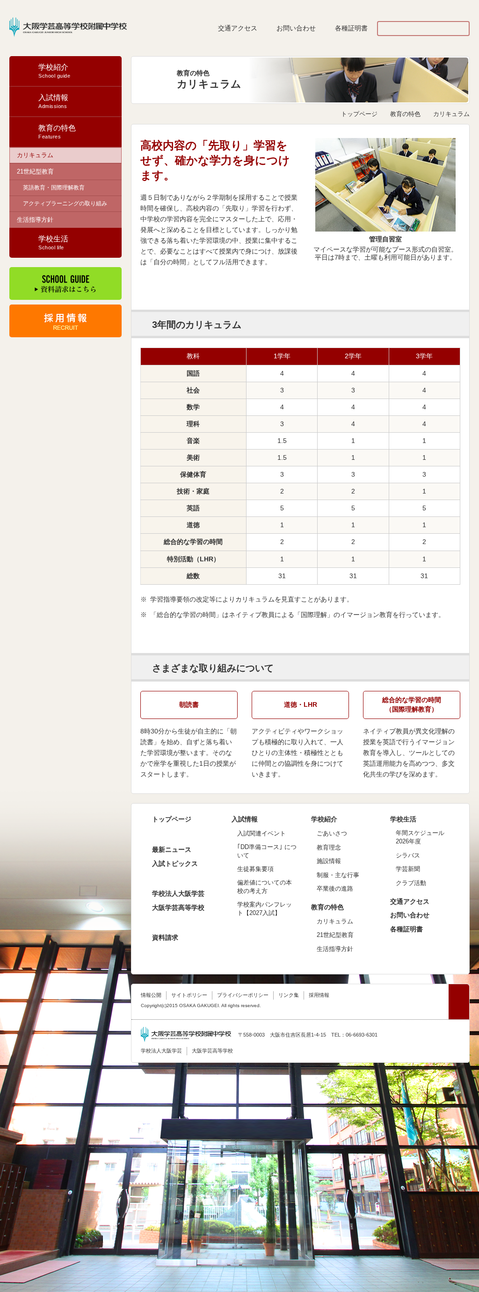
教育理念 (329, 847)
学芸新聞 (408, 868)
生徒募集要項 (255, 868)
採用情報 (319, 995)
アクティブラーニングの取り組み (65, 203)
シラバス (408, 855)
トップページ (359, 114)
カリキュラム (35, 155)
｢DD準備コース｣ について (267, 851)
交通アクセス (237, 28)
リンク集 (288, 995)
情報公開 (151, 995)
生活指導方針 (35, 219)
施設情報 (329, 860)
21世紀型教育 (35, 171)
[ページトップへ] (459, 1001)
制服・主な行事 (338, 874)
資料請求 (165, 937)
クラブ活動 (411, 882)
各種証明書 (351, 28)
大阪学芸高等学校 (178, 907)
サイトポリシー (189, 995)
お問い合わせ (296, 28)
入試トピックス (175, 863)
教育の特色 (405, 114)
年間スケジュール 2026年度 (420, 837)
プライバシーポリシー (243, 995)
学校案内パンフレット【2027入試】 (264, 908)
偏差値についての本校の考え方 (264, 886)
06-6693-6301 (361, 1035)
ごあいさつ (332, 833)
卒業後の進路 (335, 888)
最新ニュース (171, 849)
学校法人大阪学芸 (178, 893)
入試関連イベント (261, 833)
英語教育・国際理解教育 (54, 187)
